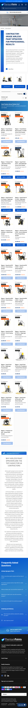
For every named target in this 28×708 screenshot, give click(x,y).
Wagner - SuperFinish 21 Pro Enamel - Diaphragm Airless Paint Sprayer (7, 199)
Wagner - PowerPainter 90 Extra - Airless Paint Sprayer (6, 130)
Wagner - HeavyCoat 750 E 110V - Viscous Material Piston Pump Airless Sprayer (21, 233)
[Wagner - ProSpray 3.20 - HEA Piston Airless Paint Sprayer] (7, 153)
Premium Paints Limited (12, 698)
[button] (22, 4)
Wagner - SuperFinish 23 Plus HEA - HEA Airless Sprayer (20, 399)
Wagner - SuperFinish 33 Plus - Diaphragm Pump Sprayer (6, 366)
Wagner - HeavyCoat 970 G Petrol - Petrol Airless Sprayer (7, 267)
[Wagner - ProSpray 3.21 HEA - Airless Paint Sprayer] (7, 422)
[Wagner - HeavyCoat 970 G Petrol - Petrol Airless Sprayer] (7, 256)
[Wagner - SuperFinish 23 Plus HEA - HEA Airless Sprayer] (21, 389)
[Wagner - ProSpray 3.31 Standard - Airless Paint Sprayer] (7, 222)
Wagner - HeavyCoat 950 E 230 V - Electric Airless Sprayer (21, 300)
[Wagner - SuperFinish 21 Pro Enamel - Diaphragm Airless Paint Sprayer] (7, 189)
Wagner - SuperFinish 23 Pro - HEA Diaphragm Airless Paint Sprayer (21, 163)
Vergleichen (20, 93)
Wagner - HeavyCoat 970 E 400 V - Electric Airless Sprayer (21, 267)
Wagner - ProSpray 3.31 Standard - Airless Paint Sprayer (7, 232)
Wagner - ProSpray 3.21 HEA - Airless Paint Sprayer (6, 432)
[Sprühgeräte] (7, 79)
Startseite (2, 28)
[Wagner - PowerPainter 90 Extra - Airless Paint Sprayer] (7, 120)
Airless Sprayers (8, 28)
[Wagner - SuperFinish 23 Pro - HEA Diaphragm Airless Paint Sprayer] (21, 153)
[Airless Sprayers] (19, 79)
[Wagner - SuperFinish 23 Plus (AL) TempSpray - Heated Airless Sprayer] (21, 356)
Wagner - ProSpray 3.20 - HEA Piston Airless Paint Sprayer (6, 163)
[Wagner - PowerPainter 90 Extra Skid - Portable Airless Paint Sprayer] (21, 120)
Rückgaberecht (4, 704)
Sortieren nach (4, 97)
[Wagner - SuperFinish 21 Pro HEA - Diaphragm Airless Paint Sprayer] (21, 189)
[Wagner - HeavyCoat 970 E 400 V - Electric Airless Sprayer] (21, 256)
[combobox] (14, 8)
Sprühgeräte (7, 86)
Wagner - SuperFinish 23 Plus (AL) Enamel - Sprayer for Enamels (6, 399)
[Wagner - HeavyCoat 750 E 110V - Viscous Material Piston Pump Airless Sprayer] (21, 222)
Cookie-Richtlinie (12, 703)
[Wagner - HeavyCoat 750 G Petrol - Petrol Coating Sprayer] (7, 323)
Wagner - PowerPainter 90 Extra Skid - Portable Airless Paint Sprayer (21, 130)
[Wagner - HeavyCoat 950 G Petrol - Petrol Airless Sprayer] (7, 290)
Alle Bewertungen (4, 703)
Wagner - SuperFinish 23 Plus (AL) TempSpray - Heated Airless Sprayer (21, 366)
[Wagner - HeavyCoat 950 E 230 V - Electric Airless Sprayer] (21, 290)
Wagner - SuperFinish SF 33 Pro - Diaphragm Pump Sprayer (20, 333)
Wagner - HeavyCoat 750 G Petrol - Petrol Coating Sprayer (7, 333)
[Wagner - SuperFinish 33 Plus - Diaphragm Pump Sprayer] (7, 356)
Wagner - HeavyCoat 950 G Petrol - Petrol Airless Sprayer (7, 300)
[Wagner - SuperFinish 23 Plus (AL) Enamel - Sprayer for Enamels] (7, 389)
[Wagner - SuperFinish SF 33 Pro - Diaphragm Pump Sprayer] (21, 323)
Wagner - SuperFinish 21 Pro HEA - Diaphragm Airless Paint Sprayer (21, 199)
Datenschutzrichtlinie (11, 704)
